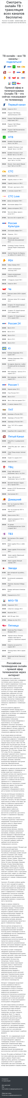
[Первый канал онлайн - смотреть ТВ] (4, 104)
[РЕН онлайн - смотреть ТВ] (4, 260)
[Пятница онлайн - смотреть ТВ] (4, 625)
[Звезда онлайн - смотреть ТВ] (4, 568)
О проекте (5, 1079)
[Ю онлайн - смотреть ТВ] (4, 348)
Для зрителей (6, 1085)
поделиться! (14, 61)
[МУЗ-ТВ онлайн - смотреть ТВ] (4, 600)
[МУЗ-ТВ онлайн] (9, 83)
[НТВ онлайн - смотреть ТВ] (4, 137)
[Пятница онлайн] (19, 83)
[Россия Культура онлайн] (19, 72)
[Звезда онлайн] (19, 78)
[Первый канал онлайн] (5, 66)
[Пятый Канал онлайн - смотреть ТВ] (4, 436)
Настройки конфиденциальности (12, 1089)
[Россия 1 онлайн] (9, 66)
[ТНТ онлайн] (19, 66)
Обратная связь (6, 1093)
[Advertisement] (14, 40)
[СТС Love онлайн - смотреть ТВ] (4, 196)
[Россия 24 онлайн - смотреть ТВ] (4, 323)
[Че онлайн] (14, 78)
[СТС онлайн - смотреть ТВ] (4, 171)
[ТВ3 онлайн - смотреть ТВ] (4, 534)
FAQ (3, 1087)
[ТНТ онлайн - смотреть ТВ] (4, 409)
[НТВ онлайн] (14, 66)
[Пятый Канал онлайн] (5, 72)
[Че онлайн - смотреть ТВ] (4, 289)
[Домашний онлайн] (23, 72)
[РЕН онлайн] (5, 78)
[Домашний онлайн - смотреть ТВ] (4, 499)
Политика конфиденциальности (11, 1095)
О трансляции (6, 1081)
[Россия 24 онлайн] (23, 78)
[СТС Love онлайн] (9, 72)
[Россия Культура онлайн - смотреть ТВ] (4, 223)
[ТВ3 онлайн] (9, 78)
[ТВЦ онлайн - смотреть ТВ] (4, 467)
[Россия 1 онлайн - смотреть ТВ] (4, 384)
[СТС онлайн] (23, 66)
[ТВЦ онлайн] (14, 72)
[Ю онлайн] (14, 83)
